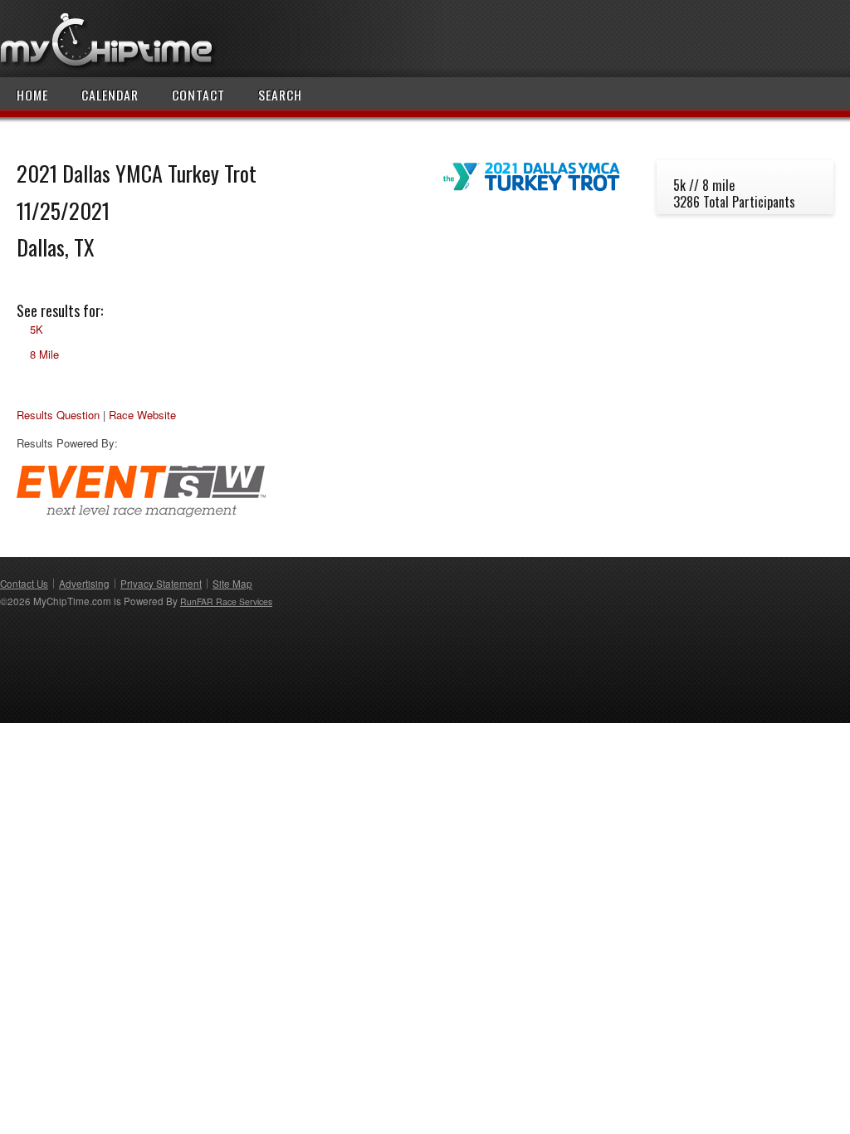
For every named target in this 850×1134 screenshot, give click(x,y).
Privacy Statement (161, 583)
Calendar (110, 95)
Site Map (232, 583)
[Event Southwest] (141, 513)
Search (280, 95)
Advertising (84, 583)
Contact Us (24, 583)
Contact (198, 95)
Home (32, 95)
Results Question (58, 415)
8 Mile (44, 354)
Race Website (142, 415)
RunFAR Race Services (226, 601)
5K (36, 329)
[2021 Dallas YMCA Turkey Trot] (531, 191)
